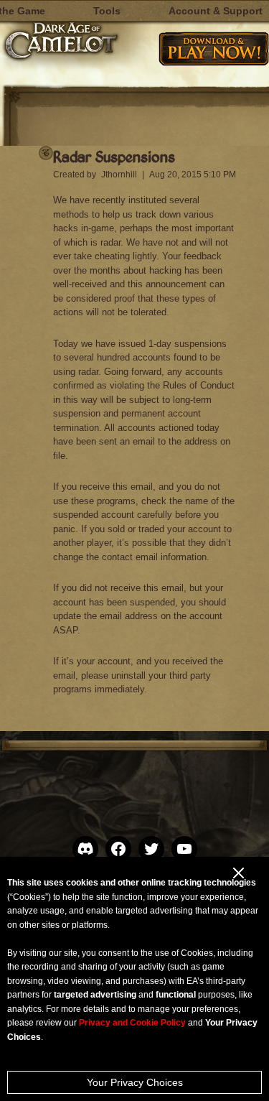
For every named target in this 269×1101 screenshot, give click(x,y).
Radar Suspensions (114, 156)
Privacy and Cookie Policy (132, 1023)
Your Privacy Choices (135, 1082)
